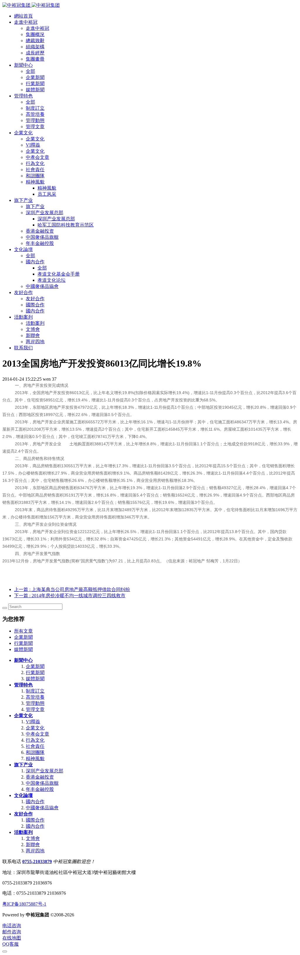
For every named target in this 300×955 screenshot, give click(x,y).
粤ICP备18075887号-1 (24, 903)
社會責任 (35, 746)
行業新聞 (23, 643)
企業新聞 (23, 637)
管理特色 (23, 684)
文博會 (33, 838)
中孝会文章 (37, 733)
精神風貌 (35, 758)
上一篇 (72, 589)
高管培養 (35, 697)
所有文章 (23, 630)
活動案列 (23, 832)
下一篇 (69, 595)
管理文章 (35, 709)
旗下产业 (23, 764)
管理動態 (35, 703)
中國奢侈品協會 (42, 807)
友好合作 (23, 813)
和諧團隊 (35, 752)
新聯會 (33, 844)
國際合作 (35, 819)
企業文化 (23, 715)
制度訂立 (35, 690)
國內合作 (35, 801)
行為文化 (35, 740)
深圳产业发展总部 (44, 770)
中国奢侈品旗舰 (42, 783)
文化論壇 (23, 795)
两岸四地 (35, 850)
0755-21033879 (37, 861)
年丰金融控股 (40, 789)
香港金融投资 (40, 776)
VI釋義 (33, 721)
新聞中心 (23, 660)
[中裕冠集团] (31, 5)
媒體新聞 (23, 649)
